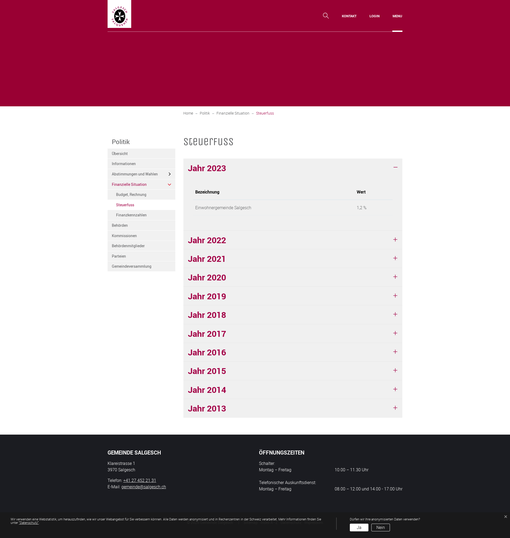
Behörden (120, 225)
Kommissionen (124, 235)
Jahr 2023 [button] (207, 168)
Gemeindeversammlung (131, 266)
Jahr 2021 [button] (207, 258)
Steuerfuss (129, 206)
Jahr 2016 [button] (207, 352)
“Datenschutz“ (29, 522)
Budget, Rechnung (131, 194)
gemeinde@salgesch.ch (143, 487)
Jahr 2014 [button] (207, 389)
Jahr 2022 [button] (207, 240)
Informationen (124, 163)
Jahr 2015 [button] (207, 370)
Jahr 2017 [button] (207, 333)
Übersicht (120, 153)
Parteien (119, 256)
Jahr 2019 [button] (207, 296)
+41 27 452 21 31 (139, 480)
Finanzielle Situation (129, 184)
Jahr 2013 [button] (207, 408)
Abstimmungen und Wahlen (135, 173)
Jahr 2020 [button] (207, 277)
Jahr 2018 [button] (207, 314)
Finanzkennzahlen (131, 214)
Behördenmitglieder (128, 245)
